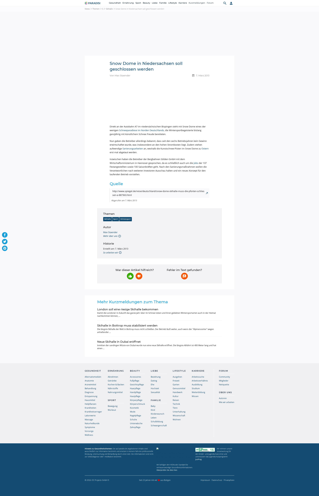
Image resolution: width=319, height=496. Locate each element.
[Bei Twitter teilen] (4, 241)
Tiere (175, 407)
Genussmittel (179, 388)
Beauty (146, 3)
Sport (138, 3)
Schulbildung (157, 421)
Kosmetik (134, 407)
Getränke (112, 380)
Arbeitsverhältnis (200, 380)
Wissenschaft (179, 415)
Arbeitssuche (198, 376)
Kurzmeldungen (197, 3)
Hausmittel (90, 400)
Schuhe (133, 419)
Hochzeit (155, 388)
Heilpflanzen (90, 404)
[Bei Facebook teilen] (4, 235)
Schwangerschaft (159, 425)
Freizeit (176, 380)
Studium (196, 388)
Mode (132, 411)
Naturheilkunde (92, 423)
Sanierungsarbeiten (132, 148)
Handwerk (177, 392)
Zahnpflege (135, 427)
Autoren (223, 398)
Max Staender (110, 232)
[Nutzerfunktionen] (231, 3)
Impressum (205, 480)
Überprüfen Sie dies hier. (167, 470)
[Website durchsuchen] (225, 3)
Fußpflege (134, 380)
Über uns (225, 392)
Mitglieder (223, 380)
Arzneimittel (90, 384)
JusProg (198, 459)
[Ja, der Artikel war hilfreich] (130, 276)
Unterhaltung (179, 411)
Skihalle (109, 8)
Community (224, 376)
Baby (153, 406)
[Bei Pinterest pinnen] (4, 248)
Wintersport (125, 219)
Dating (154, 380)
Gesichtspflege (137, 384)
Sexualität (155, 392)
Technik (176, 404)
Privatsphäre (229, 480)
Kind (153, 410)
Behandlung (90, 388)
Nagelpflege (135, 415)
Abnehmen (113, 376)
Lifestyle (172, 3)
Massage (89, 419)
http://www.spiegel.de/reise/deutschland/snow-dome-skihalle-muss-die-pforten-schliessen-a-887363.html (158, 193)
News (87, 8)
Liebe (155, 3)
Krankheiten (90, 407)
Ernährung (128, 3)
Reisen (176, 400)
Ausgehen (177, 376)
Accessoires (135, 376)
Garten (176, 384)
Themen (96, 8)
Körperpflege (136, 400)
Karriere (183, 3)
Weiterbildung (198, 392)
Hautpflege (135, 396)
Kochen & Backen (116, 384)
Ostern (205, 148)
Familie (163, 3)
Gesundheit (115, 3)
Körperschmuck (137, 404)
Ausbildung (197, 384)
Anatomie (89, 380)
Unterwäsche (136, 423)
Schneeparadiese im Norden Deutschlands (141, 130)
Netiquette (224, 384)
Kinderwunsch (157, 413)
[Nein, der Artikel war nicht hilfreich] (139, 276)
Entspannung (91, 396)
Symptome (90, 427)
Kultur (176, 396)
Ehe (152, 384)
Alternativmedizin (93, 376)
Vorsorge (89, 431)
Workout (112, 410)
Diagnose (89, 392)
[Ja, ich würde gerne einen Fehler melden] (184, 276)
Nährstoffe (113, 388)
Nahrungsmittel (115, 392)
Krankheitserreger (93, 411)
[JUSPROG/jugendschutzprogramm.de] (205, 450)
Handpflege (135, 392)
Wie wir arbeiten (226, 402)
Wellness (89, 435)
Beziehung (155, 376)
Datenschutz (217, 480)
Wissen (195, 396)
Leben (154, 417)
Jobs (196, 163)
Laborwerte (90, 415)
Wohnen (177, 419)
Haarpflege (135, 388)
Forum (210, 3)
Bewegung (113, 406)
